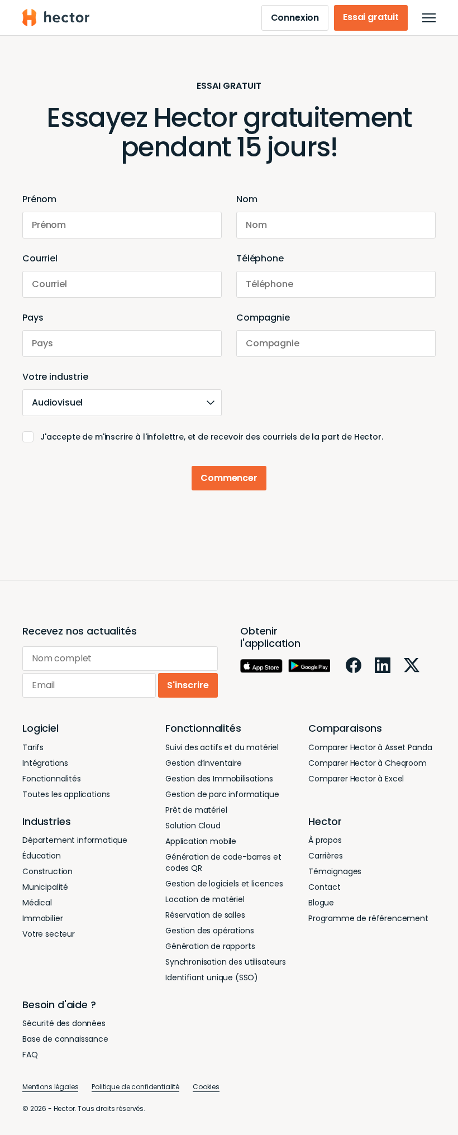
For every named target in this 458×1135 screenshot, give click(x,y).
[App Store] (261, 666)
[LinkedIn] (382, 665)
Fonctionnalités (51, 778)
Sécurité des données (64, 1023)
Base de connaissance (65, 1039)
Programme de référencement (368, 918)
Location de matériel (205, 899)
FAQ (30, 1054)
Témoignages (334, 871)
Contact (324, 887)
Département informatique (74, 840)
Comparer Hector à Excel (356, 778)
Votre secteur (48, 934)
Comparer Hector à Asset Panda (370, 747)
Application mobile (200, 841)
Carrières (325, 855)
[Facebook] (353, 665)
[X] (411, 665)
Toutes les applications (66, 794)
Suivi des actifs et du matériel (222, 747)
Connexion (295, 17)
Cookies (206, 1086)
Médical (37, 902)
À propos (325, 840)
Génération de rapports (210, 946)
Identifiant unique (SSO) (211, 977)
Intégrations (45, 763)
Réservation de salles (205, 915)
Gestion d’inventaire (203, 763)
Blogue (321, 902)
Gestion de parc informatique (222, 794)
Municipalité (45, 887)
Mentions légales (50, 1086)
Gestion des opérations (209, 930)
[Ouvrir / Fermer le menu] (429, 17)
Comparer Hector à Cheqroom (367, 763)
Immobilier (42, 918)
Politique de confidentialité (135, 1086)
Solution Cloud (193, 825)
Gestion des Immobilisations (219, 778)
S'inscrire (188, 685)
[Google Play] (309, 666)
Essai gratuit (371, 17)
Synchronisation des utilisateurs (225, 961)
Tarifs (33, 747)
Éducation (41, 855)
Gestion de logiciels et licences (224, 883)
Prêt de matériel (196, 810)
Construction (47, 871)
